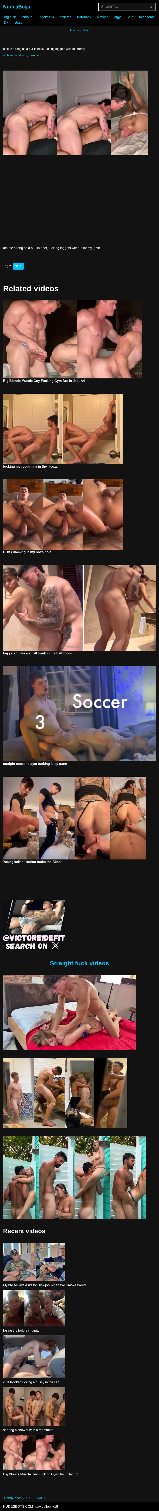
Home (73, 30)
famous (27, 17)
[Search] (151, 7)
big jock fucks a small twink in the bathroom (37, 653)
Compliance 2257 (17, 1498)
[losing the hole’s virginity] (34, 1309)
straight (19, 22)
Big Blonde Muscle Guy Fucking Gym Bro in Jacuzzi (44, 381)
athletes (65, 17)
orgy (117, 17)
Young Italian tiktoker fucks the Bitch (32, 862)
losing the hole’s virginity (21, 1330)
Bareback (84, 17)
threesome (147, 17)
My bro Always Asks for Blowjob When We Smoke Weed (44, 1285)
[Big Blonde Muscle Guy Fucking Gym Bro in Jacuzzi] (34, 1453)
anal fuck (21, 55)
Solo (129, 17)
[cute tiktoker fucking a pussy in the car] (34, 1357)
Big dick (10, 17)
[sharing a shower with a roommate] (34, 1407)
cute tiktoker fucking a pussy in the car (31, 1382)
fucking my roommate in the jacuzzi (30, 466)
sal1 (18, 266)
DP (6, 22)
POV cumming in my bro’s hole (27, 552)
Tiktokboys (46, 17)
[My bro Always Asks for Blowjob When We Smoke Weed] (34, 1263)
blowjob (102, 17)
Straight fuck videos (79, 963)
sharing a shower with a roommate (28, 1430)
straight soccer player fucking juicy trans (35, 764)
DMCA (41, 1498)
